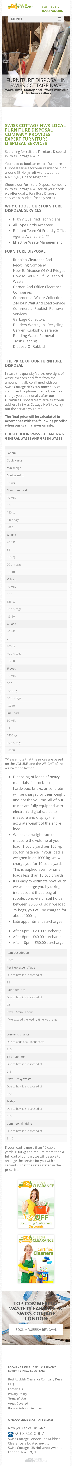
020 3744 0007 (53, 11)
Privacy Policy (17, 1394)
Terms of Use (17, 1399)
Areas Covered (18, 1403)
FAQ (11, 1384)
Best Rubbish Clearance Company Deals (35, 1379)
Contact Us (15, 1389)
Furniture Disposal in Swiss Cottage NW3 (35, 153)
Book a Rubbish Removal (36, 1329)
